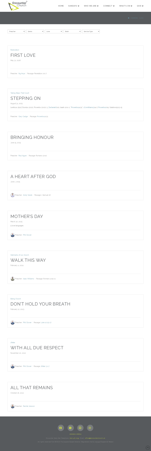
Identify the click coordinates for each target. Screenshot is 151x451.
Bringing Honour (32, 137)
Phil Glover (27, 235)
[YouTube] (80, 428)
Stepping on (25, 98)
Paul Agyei (23, 156)
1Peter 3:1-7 (45, 366)
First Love (23, 55)
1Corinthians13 (89, 107)
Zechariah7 (52, 107)
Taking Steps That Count (19, 93)
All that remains (31, 387)
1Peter (12, 343)
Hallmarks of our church (19, 255)
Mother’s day (26, 216)
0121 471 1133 (74, 438)
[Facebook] (61, 428)
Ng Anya (22, 73)
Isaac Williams (28, 279)
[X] (70, 428)
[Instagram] (90, 428)
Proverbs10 (102, 107)
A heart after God (33, 176)
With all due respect (37, 347)
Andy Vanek (27, 195)
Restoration (14, 50)
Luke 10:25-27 (46, 322)
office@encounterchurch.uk (95, 438)
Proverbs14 (75, 107)
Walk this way (28, 260)
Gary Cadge (23, 116)
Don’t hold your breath (40, 304)
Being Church (15, 299)
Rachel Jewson (29, 406)
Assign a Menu (76, 434)
